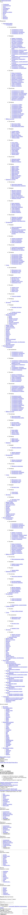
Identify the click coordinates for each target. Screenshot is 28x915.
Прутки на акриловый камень (16, 677)
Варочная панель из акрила (15, 688)
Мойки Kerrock (15, 173)
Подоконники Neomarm (17, 262)
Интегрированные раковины (18, 185)
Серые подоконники (16, 239)
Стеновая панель (10, 678)
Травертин (8, 750)
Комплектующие (13, 313)
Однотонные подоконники (18, 247)
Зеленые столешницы (16, 78)
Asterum (8, 724)
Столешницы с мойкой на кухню (19, 52)
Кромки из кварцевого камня (16, 694)
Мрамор (8, 751)
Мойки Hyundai (15, 171)
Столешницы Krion (16, 112)
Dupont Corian (9, 710)
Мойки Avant (14, 438)
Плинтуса (8, 334)
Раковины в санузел (13, 592)
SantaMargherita (9, 740)
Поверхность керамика (14, 669)
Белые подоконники (16, 242)
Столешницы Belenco (16, 397)
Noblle (7, 735)
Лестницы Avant (15, 499)
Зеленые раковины (16, 205)
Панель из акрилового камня (16, 679)
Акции (8, 756)
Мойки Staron (14, 178)
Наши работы (3, 756)
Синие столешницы (16, 84)
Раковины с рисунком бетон (18, 221)
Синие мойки (14, 151)
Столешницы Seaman (16, 402)
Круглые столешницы (16, 46)
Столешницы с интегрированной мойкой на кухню (19, 57)
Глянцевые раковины (16, 218)
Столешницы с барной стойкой (19, 50)
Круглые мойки (15, 133)
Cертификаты (6, 8)
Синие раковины (15, 209)
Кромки (8, 692)
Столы (4, 817)
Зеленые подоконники (16, 238)
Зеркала (8, 331)
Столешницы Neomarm (17, 115)
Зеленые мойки (15, 146)
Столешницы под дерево (17, 90)
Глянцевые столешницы (17, 98)
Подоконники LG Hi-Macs (17, 261)
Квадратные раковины (17, 195)
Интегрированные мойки (17, 126)
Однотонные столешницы (17, 97)
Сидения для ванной (14, 322)
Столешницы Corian (16, 106)
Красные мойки (15, 149)
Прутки (7, 676)
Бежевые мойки (15, 153)
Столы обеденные (10, 661)
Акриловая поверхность (14, 664)
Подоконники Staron (16, 263)
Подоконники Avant (16, 471)
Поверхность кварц (13, 665)
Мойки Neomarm (15, 177)
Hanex (7, 713)
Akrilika (7, 709)
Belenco (7, 728)
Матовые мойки (15, 160)
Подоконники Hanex (16, 258)
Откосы (7, 335)
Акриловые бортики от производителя (18, 672)
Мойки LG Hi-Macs (16, 175)
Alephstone (8, 723)
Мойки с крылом (15, 132)
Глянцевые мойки (15, 159)
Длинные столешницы (17, 43)
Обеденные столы (15, 272)
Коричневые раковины (17, 207)
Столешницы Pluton (16, 116)
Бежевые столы (15, 628)
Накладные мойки (15, 123)
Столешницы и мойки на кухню (19, 360)
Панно (7, 654)
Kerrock (7, 715)
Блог (4, 14)
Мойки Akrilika (15, 166)
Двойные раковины (16, 191)
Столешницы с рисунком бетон (19, 93)
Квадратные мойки (16, 135)
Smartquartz (8, 741)
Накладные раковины (16, 184)
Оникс (7, 749)
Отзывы (5, 10)
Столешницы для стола (17, 33)
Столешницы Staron (16, 117)
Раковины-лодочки (16, 198)
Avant (7, 726)
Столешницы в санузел (17, 29)
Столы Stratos (14, 493)
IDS (7, 733)
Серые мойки (14, 150)
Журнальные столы (16, 270)
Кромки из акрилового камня (16, 695)
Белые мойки (14, 142)
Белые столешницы (16, 73)
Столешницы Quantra (16, 400)
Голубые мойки (15, 144)
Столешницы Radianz (16, 401)
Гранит (7, 753)
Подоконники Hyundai (17, 260)
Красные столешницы (16, 80)
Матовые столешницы (16, 99)
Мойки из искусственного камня (14, 699)
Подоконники (6, 815)
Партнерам (5, 9)
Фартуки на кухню (10, 327)
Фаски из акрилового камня (15, 691)
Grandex (8, 711)
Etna (7, 732)
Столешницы (6, 811)
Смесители (8, 701)
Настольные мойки (16, 125)
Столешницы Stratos (16, 406)
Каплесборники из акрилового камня (18, 674)
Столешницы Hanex (16, 108)
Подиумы (11, 321)
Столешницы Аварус (16, 410)
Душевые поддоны (13, 318)
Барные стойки (9, 325)
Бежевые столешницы (16, 76)
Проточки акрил (13, 683)
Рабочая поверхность (11, 663)
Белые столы (14, 291)
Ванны (10, 317)
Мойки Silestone (15, 440)
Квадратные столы (16, 277)
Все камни (5, 706)
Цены (4, 7)
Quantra (7, 737)
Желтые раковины (15, 204)
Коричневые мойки (16, 147)
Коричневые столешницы (17, 79)
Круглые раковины (16, 194)
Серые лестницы (15, 635)
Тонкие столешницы (16, 44)
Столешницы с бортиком (17, 66)
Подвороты (8, 685)
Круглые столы (15, 278)
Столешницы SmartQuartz (17, 405)
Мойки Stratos (14, 441)
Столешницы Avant (16, 396)
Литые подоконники (16, 227)
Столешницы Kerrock (16, 111)
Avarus (7, 727)
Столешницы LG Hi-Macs (17, 113)
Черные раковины (15, 211)
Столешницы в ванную (17, 523)
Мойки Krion (14, 174)
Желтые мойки (15, 145)
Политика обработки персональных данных (11, 790)
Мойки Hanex (14, 170)
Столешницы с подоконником (18, 68)
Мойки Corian (14, 167)
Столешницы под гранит (17, 92)
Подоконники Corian (16, 256)
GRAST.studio (13, 789)
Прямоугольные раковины (17, 197)
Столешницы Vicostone (17, 409)
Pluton (7, 718)
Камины (8, 332)
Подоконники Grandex (17, 257)
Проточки (8, 682)
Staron (7, 720)
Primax (7, 719)
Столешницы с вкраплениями (18, 94)
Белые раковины (15, 203)
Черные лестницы (15, 634)
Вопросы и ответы (7, 12)
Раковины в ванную (8, 842)
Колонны (8, 329)
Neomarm (8, 717)
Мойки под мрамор (16, 161)
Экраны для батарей (11, 339)
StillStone (8, 742)
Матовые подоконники (17, 248)
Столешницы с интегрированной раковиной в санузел (19, 65)
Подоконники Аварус (16, 473)
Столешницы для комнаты (17, 32)
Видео (4, 13)
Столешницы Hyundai (16, 109)
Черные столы (14, 290)
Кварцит (8, 754)
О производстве (7, 5)
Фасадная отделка (10, 344)
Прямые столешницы (16, 38)
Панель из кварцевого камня (16, 681)
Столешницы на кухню (17, 31)
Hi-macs (8, 714)
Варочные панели (10, 687)
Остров (7, 330)
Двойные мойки (15, 137)
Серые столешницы (16, 83)
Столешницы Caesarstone (17, 398)
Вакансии (5, 17)
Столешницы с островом (17, 51)
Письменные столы (16, 271)
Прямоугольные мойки (17, 136)
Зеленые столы (15, 287)
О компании (6, 4)
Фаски (7, 690)
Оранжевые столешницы (17, 82)
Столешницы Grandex (16, 107)
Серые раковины (15, 208)
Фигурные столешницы (17, 42)
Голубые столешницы (16, 74)
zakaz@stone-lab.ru (13, 762)
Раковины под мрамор (16, 217)
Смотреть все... (6, 865)
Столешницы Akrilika (16, 104)
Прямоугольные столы (17, 281)
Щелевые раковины (16, 190)
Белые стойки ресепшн (17, 611)
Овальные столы (15, 280)
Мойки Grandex (15, 169)
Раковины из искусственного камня (14, 697)
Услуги (4, 16)
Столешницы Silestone (16, 403)
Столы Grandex (15, 301)
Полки (10, 316)
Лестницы (5, 818)
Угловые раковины (16, 193)
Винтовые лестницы (16, 307)
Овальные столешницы (17, 39)
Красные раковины (16, 588)
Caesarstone (8, 729)
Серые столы (14, 288)
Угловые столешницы (16, 41)
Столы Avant (14, 492)
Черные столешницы (16, 86)
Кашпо (7, 338)
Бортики (8, 670)
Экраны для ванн (13, 320)
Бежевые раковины (16, 212)
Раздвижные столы (16, 282)
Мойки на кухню (7, 813)
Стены (7, 652)
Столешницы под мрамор (17, 96)
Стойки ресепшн (10, 326)
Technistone (8, 744)
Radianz (7, 739)
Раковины (5, 828)
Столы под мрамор (16, 296)
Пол (7, 651)
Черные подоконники (16, 241)
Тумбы (7, 336)
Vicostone (8, 745)
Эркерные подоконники (17, 231)
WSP (7, 746)
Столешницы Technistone (17, 407)
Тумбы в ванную (13, 323)
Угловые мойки (15, 131)
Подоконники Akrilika (16, 254)
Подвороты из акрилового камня (17, 686)
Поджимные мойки (10, 700)
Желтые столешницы (16, 75)
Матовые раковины (16, 219)
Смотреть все (6, 819)
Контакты (5, 18)
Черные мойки (15, 154)
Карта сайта (6, 805)
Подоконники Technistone (17, 472)
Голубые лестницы (16, 312)
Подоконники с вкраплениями (18, 605)
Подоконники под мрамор (17, 249)
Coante (7, 731)
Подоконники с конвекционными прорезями (18, 229)
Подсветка (8, 340)
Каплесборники (9, 673)
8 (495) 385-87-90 (4, 762)
